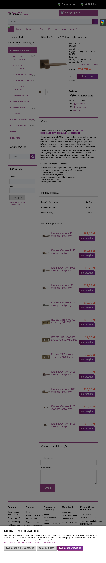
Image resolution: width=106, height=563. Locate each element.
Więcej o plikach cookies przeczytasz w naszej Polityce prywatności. (30, 542)
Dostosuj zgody (46, 548)
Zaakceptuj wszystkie (70, 548)
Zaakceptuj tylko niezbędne (20, 548)
